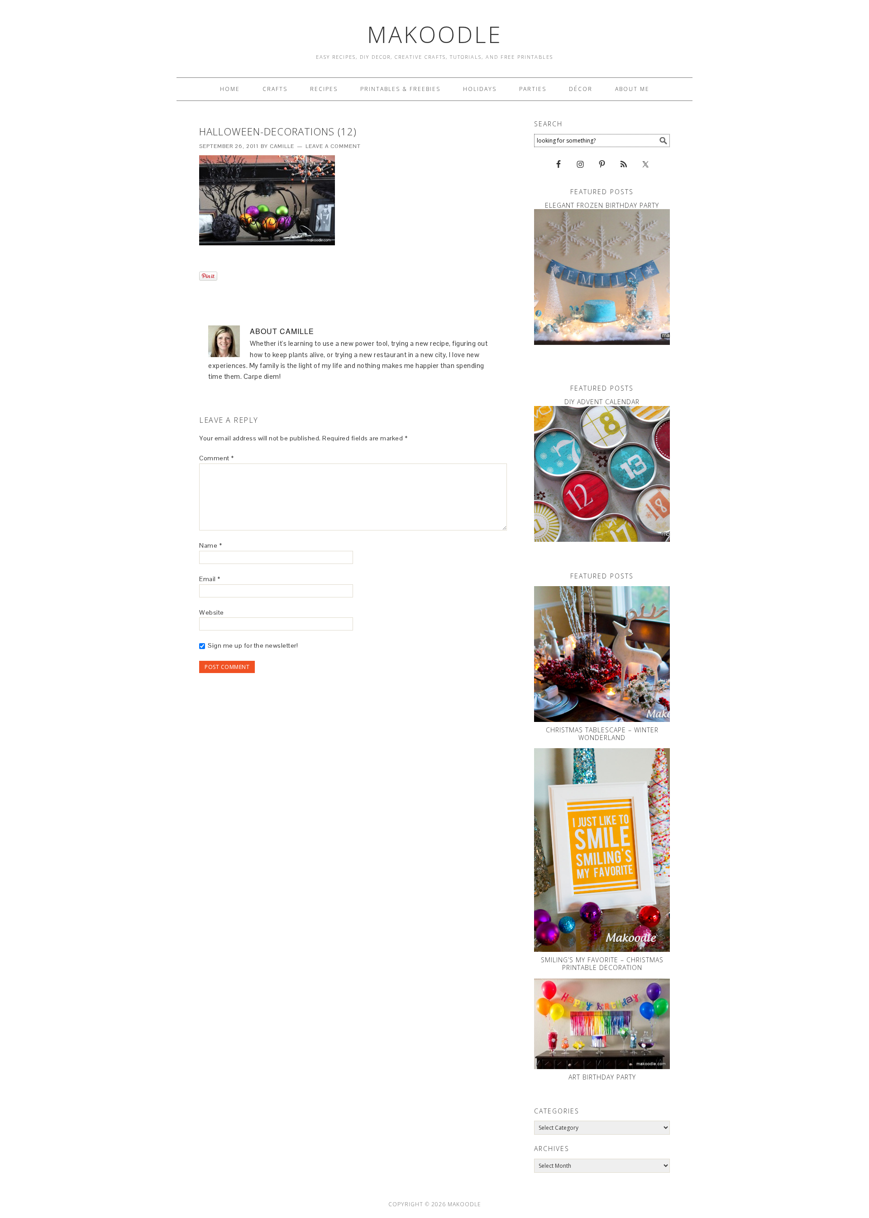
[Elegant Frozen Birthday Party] (602, 277)
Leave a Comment (333, 146)
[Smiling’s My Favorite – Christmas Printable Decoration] (602, 850)
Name (210, 545)
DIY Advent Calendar (602, 401)
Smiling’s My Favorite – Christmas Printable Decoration (602, 963)
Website (211, 612)
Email (209, 579)
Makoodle (434, 34)
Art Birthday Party (602, 1077)
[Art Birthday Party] (602, 1024)
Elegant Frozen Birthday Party (602, 205)
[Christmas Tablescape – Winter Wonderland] (602, 654)
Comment (216, 458)
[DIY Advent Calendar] (602, 474)
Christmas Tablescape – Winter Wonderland (602, 734)
